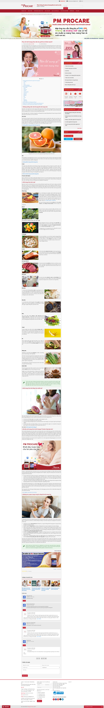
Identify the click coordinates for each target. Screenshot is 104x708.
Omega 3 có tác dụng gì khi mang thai (72, 75)
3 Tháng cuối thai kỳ (41, 697)
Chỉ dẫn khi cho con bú (71, 97)
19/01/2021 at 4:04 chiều (31, 649)
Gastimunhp (77, 139)
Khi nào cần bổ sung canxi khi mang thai (31, 173)
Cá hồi (25, 90)
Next (101, 27)
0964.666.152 (62, 1)
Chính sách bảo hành (56, 686)
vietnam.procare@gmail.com (73, 1)
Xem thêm (79, 128)
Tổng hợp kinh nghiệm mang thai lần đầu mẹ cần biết (36, 589)
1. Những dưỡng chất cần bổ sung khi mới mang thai (31, 80)
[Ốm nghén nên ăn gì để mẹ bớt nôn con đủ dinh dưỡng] (26, 586)
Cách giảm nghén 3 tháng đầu (50, 200)
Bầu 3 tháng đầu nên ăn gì (70, 84)
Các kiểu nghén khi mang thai (71, 121)
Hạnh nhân (25, 100)
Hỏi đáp (80, 96)
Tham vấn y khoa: (29, 43)
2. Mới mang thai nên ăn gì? (27, 86)
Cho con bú (40, 698)
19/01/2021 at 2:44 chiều (30, 641)
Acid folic (67, 70)
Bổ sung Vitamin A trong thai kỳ (71, 80)
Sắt (24, 82)
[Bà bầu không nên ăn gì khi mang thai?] (55, 586)
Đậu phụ (25, 94)
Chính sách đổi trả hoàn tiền (58, 685)
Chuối (25, 97)
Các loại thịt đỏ (26, 91)
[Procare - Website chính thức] (28, 5)
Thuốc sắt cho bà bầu (69, 77)
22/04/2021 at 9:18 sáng (30, 605)
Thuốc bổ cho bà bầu (69, 66)
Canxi (25, 84)
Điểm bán (6, 706)
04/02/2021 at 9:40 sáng (30, 623)
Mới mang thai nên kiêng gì (31, 427)
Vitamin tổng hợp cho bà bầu (71, 68)
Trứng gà (25, 89)
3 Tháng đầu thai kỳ (41, 694)
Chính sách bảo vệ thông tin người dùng (60, 683)
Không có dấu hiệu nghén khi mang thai (73, 119)
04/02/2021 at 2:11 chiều (31, 631)
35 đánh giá (29, 571)
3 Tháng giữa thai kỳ (41, 695)
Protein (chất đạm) (27, 85)
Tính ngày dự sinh (66, 97)
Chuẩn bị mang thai (41, 692)
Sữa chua (25, 93)
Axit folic (25, 81)
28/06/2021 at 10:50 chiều (30, 596)
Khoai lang (25, 87)
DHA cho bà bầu (68, 73)
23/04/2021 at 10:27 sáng (31, 613)
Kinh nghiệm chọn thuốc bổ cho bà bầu (30, 492)
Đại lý (82, 1)
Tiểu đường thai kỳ (69, 82)
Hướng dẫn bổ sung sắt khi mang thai (30, 161)
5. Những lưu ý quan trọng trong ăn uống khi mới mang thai (32, 104)
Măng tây (25, 99)
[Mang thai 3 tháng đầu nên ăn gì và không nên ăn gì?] (45, 586)
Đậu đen (25, 95)
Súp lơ (25, 88)
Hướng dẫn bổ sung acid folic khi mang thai (31, 125)
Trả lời (24, 600)
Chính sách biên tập (56, 690)
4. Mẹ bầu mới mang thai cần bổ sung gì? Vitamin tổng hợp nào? (33, 103)
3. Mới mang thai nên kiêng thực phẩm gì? (29, 102)
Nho (24, 96)
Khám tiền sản (75, 97)
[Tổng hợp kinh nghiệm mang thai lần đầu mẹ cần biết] (36, 586)
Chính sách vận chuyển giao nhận (58, 684)
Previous (3, 27)
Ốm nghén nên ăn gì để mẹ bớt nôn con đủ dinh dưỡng (26, 589)
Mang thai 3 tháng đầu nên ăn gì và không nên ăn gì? (45, 589)
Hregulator (68, 139)
